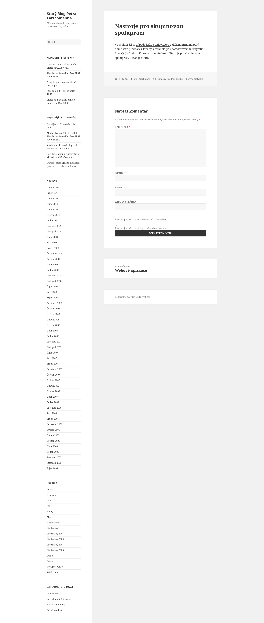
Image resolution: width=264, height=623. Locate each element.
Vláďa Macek (54, 145)
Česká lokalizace (55, 610)
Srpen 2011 (53, 192)
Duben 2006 (53, 435)
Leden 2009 (53, 270)
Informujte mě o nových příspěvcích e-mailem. (140, 228)
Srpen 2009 (53, 248)
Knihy (50, 511)
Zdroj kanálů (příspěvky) (60, 599)
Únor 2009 (52, 264)
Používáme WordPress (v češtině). (132, 296)
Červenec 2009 (54, 253)
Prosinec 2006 (54, 407)
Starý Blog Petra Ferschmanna (61, 16)
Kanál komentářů (56, 604)
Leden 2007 (53, 402)
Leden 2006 (53, 451)
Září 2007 (52, 358)
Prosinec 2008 (54, 275)
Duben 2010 (53, 209)
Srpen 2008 (53, 297)
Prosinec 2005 (54, 457)
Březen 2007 (53, 391)
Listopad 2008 (54, 281)
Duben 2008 (53, 319)
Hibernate (52, 495)
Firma (50, 489)
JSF (48, 506)
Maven (50, 517)
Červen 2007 (53, 374)
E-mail (120, 187)
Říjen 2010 (52, 203)
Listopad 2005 (54, 462)
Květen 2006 (53, 429)
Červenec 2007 (54, 369)
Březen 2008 (53, 325)
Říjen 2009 (52, 237)
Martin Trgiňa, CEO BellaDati (62, 133)
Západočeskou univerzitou (153, 44)
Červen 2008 (53, 308)
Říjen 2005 (52, 468)
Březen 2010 (53, 214)
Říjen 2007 (52, 352)
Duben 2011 (53, 198)
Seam (50, 561)
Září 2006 (52, 413)
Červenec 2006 (54, 424)
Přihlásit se (53, 593)
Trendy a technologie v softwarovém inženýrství (173, 49)
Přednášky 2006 (55, 539)
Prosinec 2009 (54, 225)
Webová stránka (125, 201)
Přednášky (52, 528)
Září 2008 (52, 292)
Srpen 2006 (53, 418)
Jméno (120, 173)
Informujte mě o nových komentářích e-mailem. (141, 219)
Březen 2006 (53, 440)
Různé (50, 555)
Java (49, 500)
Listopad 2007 (54, 347)
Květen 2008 (53, 314)
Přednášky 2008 (55, 550)
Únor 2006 (52, 446)
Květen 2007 (53, 380)
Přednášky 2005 (55, 533)
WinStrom (52, 572)
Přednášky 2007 (55, 544)
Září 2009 (52, 242)
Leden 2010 (53, 220)
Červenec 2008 (54, 303)
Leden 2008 (53, 336)
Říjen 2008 (52, 286)
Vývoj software (55, 566)
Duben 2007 (53, 385)
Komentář (122, 127)
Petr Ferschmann (56, 153)
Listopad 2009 (54, 231)
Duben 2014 (53, 187)
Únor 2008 (52, 330)
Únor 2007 (52, 396)
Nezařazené (53, 522)
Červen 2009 (53, 259)
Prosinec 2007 (54, 341)
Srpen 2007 (53, 363)
